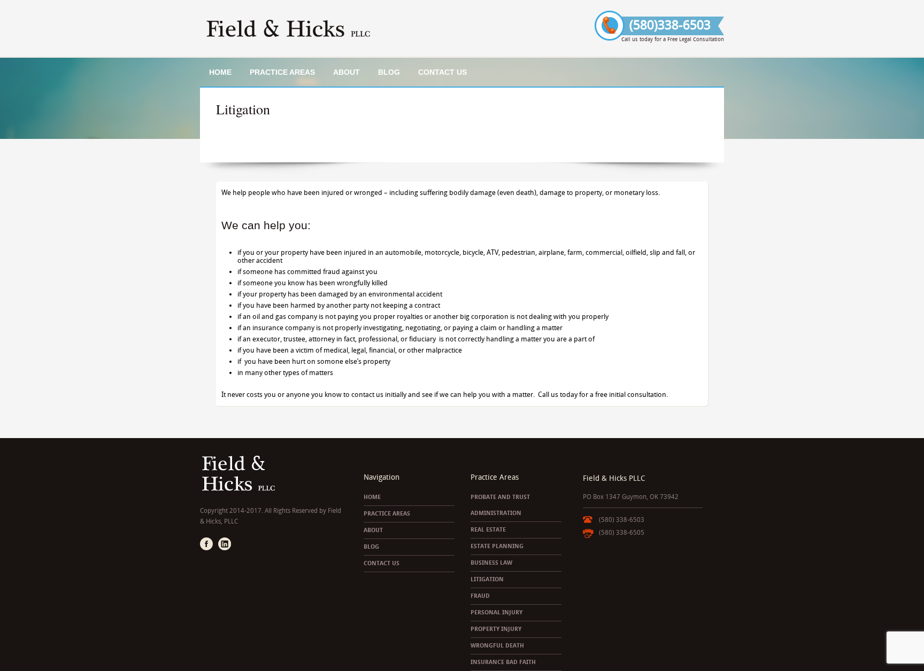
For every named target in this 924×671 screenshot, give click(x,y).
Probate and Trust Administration (500, 505)
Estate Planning (497, 546)
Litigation (487, 579)
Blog (389, 72)
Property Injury (496, 629)
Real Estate (488, 529)
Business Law (491, 562)
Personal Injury (496, 612)
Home (220, 72)
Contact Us (442, 72)
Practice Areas (282, 72)
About (346, 72)
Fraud (480, 595)
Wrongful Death (497, 645)
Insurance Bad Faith (503, 662)
